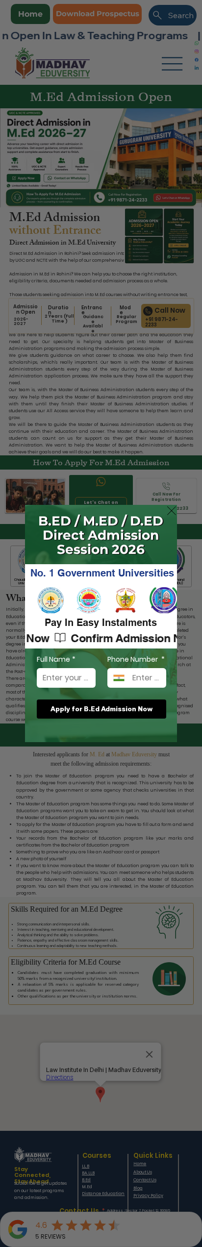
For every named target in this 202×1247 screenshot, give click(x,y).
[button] (171, 511)
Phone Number (136, 659)
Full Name (56, 659)
